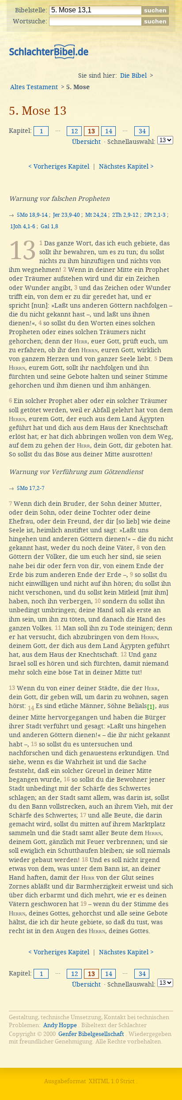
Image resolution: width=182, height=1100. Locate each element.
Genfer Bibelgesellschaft (91, 1034)
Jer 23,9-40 (66, 215)
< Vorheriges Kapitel (58, 166)
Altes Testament (34, 86)
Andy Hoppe (60, 1025)
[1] (151, 707)
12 (74, 131)
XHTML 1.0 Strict (112, 1081)
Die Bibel (133, 75)
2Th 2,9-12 (125, 215)
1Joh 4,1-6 (22, 226)
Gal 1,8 (49, 226)
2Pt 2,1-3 (155, 215)
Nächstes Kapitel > (126, 166)
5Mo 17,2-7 (31, 488)
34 (142, 131)
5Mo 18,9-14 (32, 215)
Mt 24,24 (96, 215)
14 (108, 131)
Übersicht (86, 141)
